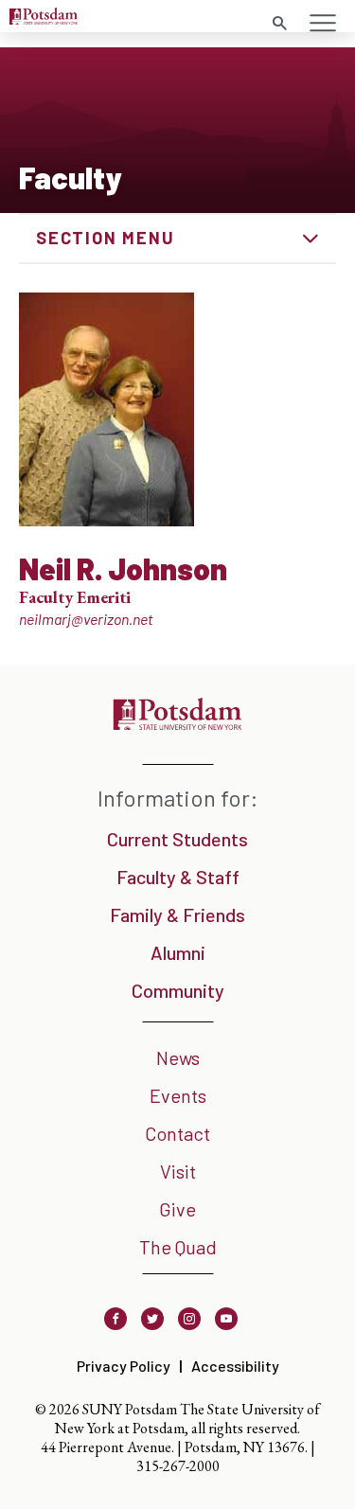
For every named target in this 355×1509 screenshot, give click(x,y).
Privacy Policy (123, 1366)
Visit (178, 1171)
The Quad (178, 1246)
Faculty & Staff (178, 876)
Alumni (178, 952)
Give (177, 1209)
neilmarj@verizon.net (86, 619)
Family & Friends (177, 914)
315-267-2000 (178, 1466)
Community (178, 990)
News (178, 1057)
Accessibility (235, 1366)
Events (178, 1095)
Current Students (177, 838)
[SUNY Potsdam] (177, 724)
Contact (177, 1133)
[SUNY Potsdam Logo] (43, 18)
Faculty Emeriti (75, 597)
